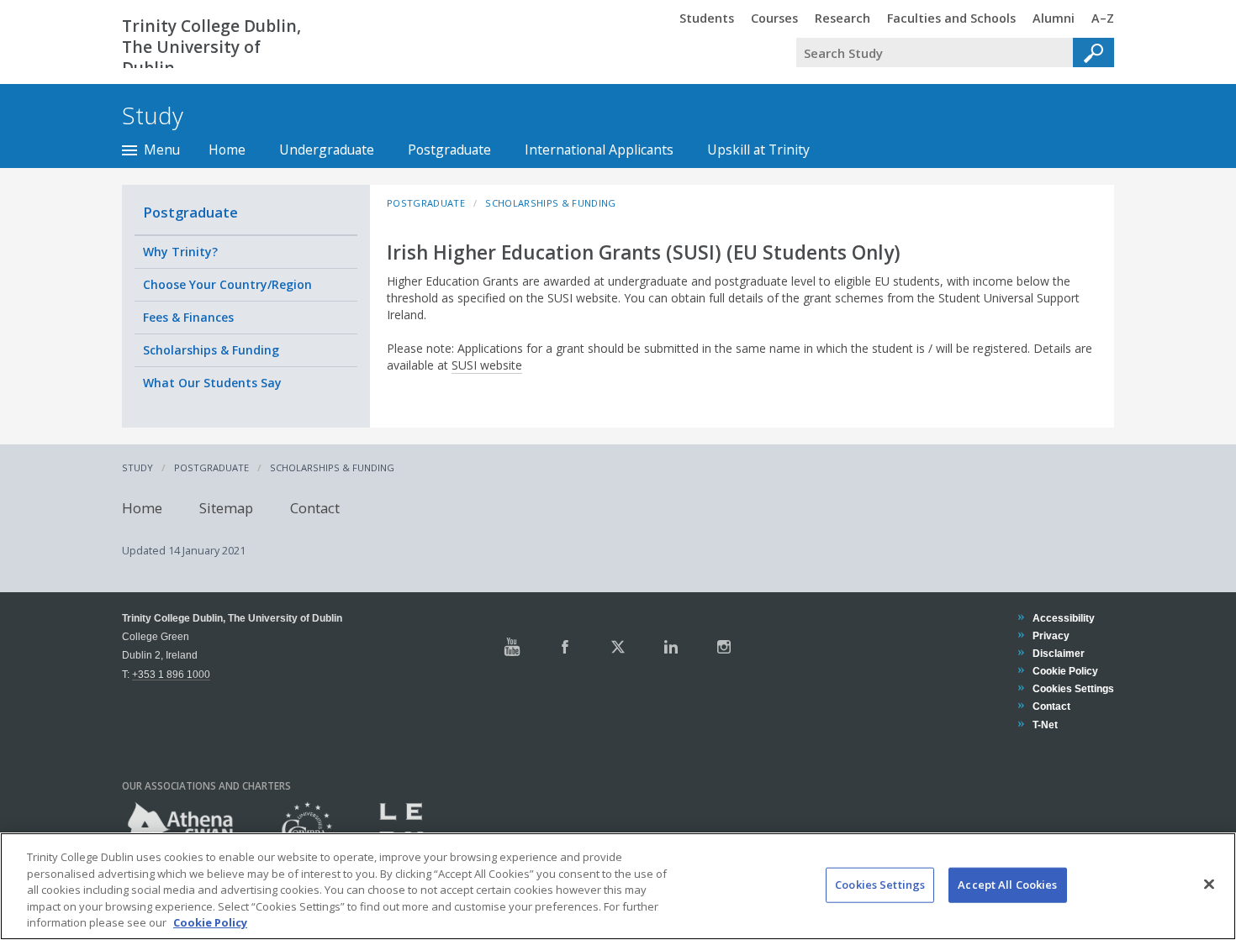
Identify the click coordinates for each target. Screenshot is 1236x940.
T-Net (1045, 724)
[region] (618, 886)
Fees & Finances (188, 317)
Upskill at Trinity (758, 149)
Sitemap (226, 507)
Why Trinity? (180, 252)
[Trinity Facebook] (565, 647)
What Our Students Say (212, 383)
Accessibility (1063, 617)
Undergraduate (326, 149)
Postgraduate (449, 149)
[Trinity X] (618, 647)
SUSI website (487, 365)
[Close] (1209, 884)
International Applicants (599, 149)
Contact (315, 507)
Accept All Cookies (1007, 884)
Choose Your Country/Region (227, 284)
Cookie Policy (1065, 670)
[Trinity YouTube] (512, 647)
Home (227, 149)
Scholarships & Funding (211, 350)
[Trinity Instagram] (724, 647)
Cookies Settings (880, 884)
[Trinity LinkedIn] (671, 647)
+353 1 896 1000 (171, 674)
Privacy (1051, 635)
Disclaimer (1058, 653)
